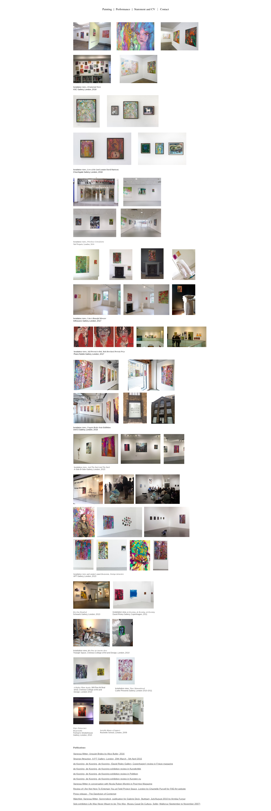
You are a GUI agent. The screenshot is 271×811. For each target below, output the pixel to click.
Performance (123, 9)
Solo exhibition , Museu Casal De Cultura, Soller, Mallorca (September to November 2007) (136, 804)
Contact (164, 9)
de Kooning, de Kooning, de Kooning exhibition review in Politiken (105, 774)
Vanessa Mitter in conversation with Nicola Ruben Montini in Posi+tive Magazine (112, 784)
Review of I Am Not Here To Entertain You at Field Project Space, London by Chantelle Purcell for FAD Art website (129, 789)
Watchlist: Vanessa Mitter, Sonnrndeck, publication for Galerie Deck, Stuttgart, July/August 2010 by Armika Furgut (129, 799)
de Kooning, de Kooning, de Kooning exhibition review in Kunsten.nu (107, 779)
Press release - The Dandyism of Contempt (94, 794)
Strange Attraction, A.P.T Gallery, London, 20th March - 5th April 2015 (107, 758)
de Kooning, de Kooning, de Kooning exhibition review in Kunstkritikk (107, 769)
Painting (108, 9)
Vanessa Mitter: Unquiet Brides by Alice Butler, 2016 (99, 753)
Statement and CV (145, 9)
